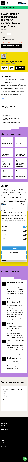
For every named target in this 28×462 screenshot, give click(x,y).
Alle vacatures (4, 425)
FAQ (2, 432)
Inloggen (2, 442)
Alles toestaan (14, 248)
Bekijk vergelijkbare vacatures (11, 46)
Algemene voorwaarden (5, 455)
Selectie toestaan (14, 252)
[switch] (25, 231)
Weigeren (14, 256)
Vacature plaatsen (4, 446)
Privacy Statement (14, 455)
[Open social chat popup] (25, 459)
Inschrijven (3, 444)
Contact (2, 436)
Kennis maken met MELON (6, 434)
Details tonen (21, 244)
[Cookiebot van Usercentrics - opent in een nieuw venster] (21, 204)
